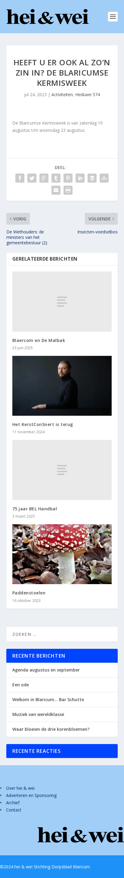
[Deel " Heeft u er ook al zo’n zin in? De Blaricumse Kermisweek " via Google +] (44, 178)
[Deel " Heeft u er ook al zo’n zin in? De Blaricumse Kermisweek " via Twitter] (32, 178)
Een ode (20, 685)
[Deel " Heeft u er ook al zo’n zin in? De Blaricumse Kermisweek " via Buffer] (92, 178)
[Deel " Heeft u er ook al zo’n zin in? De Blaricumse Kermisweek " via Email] (56, 190)
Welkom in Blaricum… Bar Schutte (48, 699)
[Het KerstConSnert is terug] (62, 386)
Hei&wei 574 (87, 94)
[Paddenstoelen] (62, 554)
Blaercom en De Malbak (38, 340)
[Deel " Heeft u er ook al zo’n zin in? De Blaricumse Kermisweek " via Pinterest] (68, 178)
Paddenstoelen (29, 593)
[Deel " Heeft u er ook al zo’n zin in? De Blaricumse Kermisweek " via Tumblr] (56, 178)
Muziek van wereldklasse (38, 714)
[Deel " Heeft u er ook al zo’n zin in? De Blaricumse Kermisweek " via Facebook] (20, 178)
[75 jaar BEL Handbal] (62, 470)
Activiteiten (62, 94)
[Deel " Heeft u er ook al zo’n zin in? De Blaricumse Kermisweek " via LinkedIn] (80, 178)
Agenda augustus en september (46, 670)
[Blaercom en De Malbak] (62, 301)
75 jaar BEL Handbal (34, 509)
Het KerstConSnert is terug (42, 424)
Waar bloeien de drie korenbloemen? (50, 729)
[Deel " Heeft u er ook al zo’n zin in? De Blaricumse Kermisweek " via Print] (68, 190)
